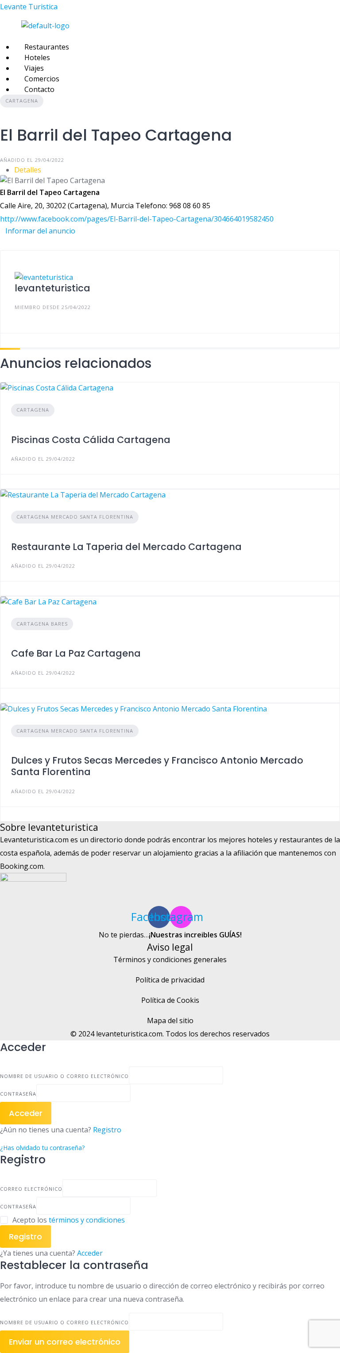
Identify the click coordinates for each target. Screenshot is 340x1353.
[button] (124, 36)
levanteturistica (52, 288)
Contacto (39, 89)
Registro (107, 1130)
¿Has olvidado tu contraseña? (42, 1147)
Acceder (90, 1253)
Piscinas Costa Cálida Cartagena (90, 439)
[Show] (133, 1093)
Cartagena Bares (42, 623)
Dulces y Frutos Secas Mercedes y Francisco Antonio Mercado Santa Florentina (157, 766)
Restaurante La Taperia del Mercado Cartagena (126, 546)
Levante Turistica (29, 6)
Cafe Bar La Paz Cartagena (76, 653)
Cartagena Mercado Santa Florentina (74, 516)
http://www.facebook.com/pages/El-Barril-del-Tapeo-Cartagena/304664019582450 (137, 219)
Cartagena (21, 100)
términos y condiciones (87, 1220)
